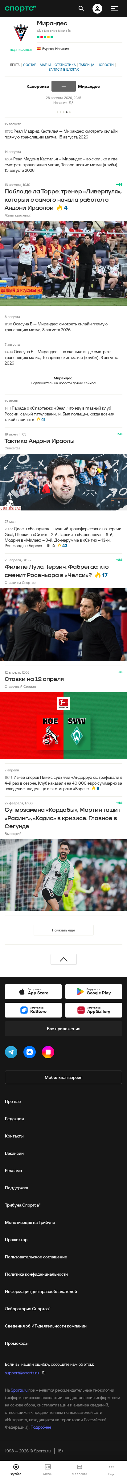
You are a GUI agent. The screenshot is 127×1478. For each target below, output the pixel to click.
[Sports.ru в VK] (30, 1053)
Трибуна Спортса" (22, 1205)
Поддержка (16, 1188)
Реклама (13, 1170)
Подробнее (41, 1427)
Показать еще (63, 930)
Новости (106, 65)
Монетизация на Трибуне (30, 1222)
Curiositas (12, 448)
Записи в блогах (64, 69)
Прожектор (16, 1239)
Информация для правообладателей (41, 1291)
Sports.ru (19, 1390)
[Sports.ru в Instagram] (49, 1053)
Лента (15, 65)
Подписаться (21, 50)
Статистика (65, 65)
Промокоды (17, 1343)
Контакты (14, 1136)
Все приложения (63, 1028)
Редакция (14, 1118)
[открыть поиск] (81, 8)
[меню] (114, 8)
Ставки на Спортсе (20, 582)
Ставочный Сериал (20, 686)
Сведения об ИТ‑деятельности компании (46, 1326)
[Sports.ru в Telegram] (12, 1053)
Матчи (45, 65)
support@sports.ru (22, 1373)
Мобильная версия (63, 1077)
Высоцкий (13, 833)
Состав (29, 65)
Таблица (86, 65)
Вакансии (14, 1153)
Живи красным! (18, 215)
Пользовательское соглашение (36, 1257)
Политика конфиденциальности (36, 1274)
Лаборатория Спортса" (27, 1308)
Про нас (13, 1101)
